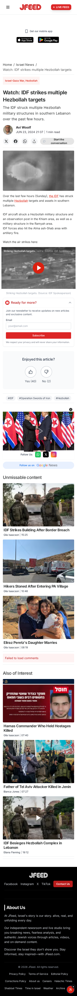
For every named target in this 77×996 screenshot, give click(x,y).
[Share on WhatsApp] (24, 141)
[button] (70, 409)
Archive (60, 988)
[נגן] (38, 268)
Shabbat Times (13, 988)
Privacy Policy (17, 973)
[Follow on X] (46, 454)
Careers (47, 981)
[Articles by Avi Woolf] (8, 130)
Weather (48, 988)
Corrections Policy (15, 981)
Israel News (25, 65)
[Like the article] (30, 372)
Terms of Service (38, 973)
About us (34, 981)
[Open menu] (8, 7)
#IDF (10, 398)
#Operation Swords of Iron (34, 398)
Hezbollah (21, 200)
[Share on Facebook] (15, 141)
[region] (38, 268)
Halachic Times (63, 981)
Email (9, 319)
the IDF (54, 196)
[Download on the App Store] (25, 40)
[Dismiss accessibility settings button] (73, 986)
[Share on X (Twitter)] (6, 141)
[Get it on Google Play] (48, 39)
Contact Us (63, 883)
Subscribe (38, 335)
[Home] (30, 7)
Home (7, 65)
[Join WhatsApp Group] (38, 454)
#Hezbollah (62, 398)
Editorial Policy (59, 973)
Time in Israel (32, 988)
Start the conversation (59, 141)
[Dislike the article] (46, 372)
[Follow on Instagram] (54, 454)
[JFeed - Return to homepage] (38, 875)
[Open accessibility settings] (70, 989)
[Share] (34, 141)
